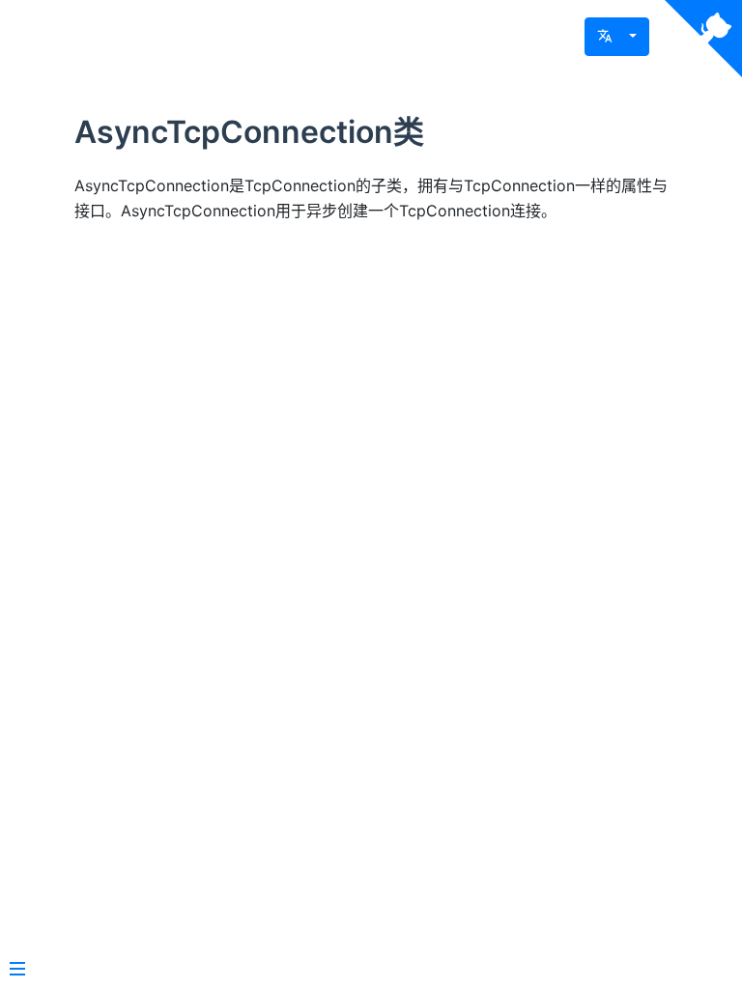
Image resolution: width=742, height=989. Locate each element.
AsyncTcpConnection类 (249, 132)
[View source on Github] (703, 38)
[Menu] (17, 970)
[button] (617, 36)
